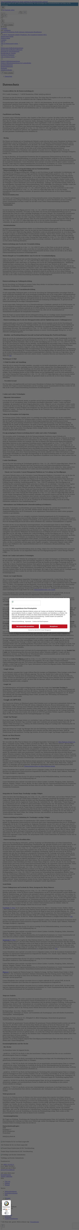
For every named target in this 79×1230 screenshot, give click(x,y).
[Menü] (10, 1201)
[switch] (6, 1213)
